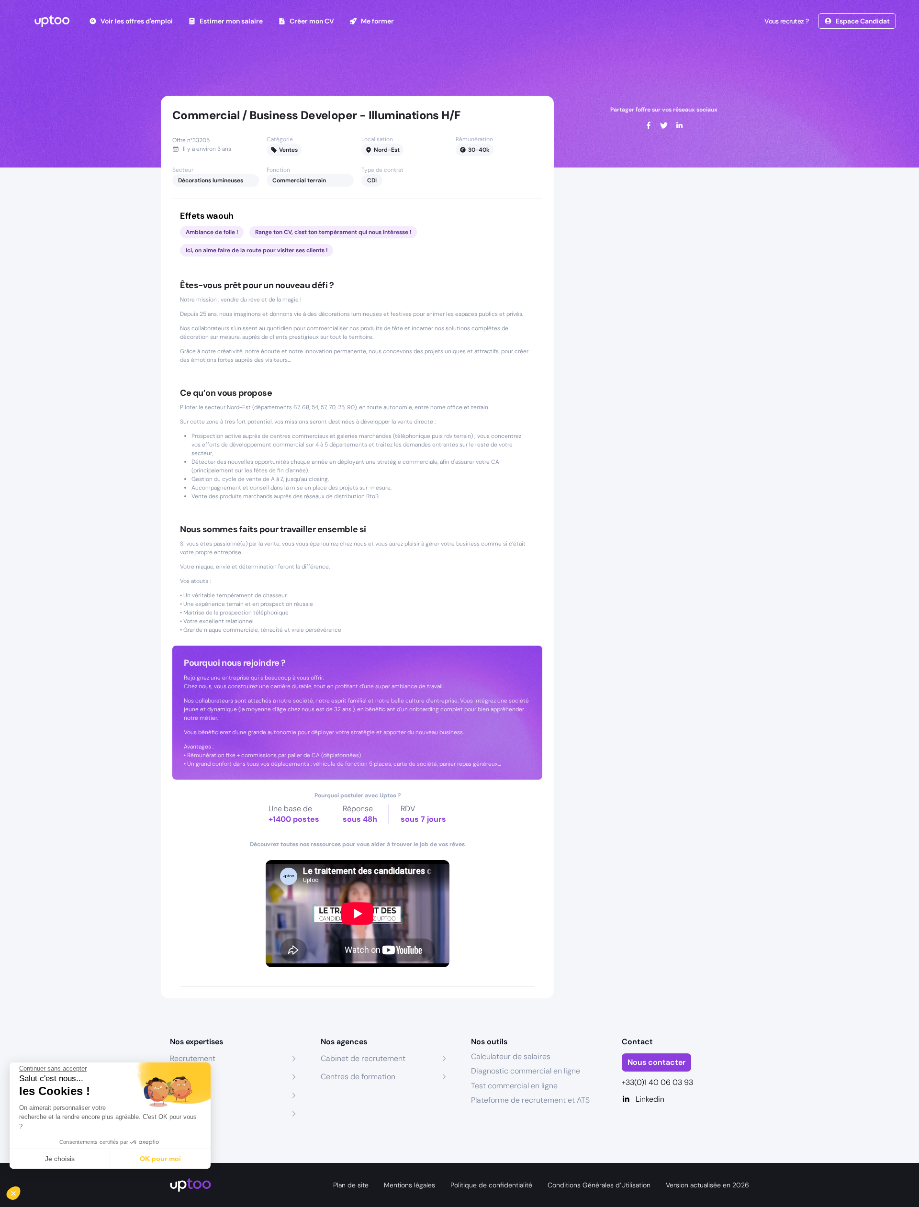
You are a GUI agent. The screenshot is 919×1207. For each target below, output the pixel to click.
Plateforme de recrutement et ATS (530, 1100)
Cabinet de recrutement (363, 1058)
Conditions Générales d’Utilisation (599, 1185)
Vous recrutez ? (786, 21)
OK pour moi (160, 1158)
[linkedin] (679, 125)
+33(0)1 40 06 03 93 (657, 1082)
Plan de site (351, 1185)
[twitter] (664, 125)
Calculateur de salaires (510, 1056)
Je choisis (60, 1158)
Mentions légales (409, 1185)
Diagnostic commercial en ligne (525, 1071)
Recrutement (192, 1058)
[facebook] (648, 125)
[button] (20, 1190)
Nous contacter (656, 1062)
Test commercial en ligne (514, 1086)
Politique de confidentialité (491, 1185)
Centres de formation (358, 1077)
